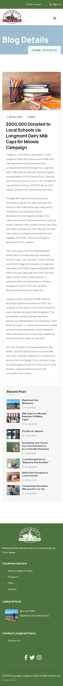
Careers (12, 589)
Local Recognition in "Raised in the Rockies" (35, 461)
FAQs (10, 583)
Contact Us (14, 640)
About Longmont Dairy (20, 570)
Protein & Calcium (32, 431)
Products (13, 576)
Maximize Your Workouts (30, 402)
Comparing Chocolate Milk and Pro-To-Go (35, 488)
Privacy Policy (9, 680)
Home (37, 50)
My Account (35, 4)
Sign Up (57, 4)
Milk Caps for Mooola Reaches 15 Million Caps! (34, 416)
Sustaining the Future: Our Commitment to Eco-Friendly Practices (35, 445)
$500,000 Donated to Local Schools (35, 474)
